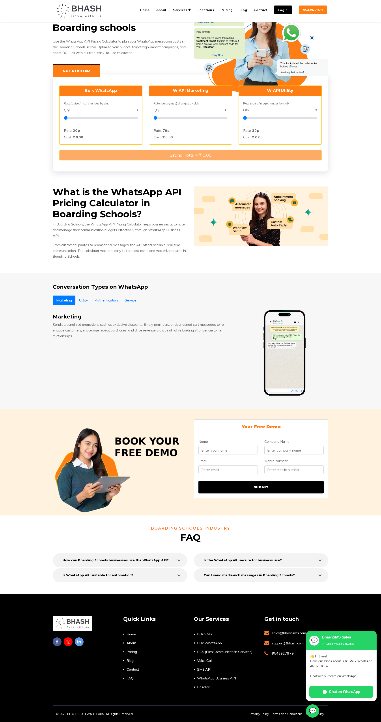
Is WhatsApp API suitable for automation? (98, 575)
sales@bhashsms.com (289, 633)
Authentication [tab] (106, 300)
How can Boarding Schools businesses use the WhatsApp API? (116, 560)
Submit (261, 487)
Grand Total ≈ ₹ (190, 155)
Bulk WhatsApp (209, 643)
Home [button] (145, 10)
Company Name (276, 441)
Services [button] (180, 10)
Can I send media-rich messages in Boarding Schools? (249, 575)
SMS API (204, 669)
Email (202, 461)
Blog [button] (243, 10)
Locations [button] (206, 10)
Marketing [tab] (64, 300)
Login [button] (283, 10)
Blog (130, 660)
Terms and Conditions (287, 714)
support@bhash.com (288, 643)
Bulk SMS (204, 634)
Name (203, 441)
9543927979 (313, 10)
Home (131, 634)
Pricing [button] (227, 10)
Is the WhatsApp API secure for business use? (243, 560)
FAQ (130, 678)
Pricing (132, 651)
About (131, 643)
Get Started (76, 71)
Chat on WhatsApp (344, 692)
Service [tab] (130, 300)
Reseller (203, 687)
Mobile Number (276, 461)
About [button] (161, 10)
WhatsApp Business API (216, 678)
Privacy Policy (259, 714)
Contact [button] (260, 10)
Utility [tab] (83, 300)
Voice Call (204, 660)
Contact (133, 669)
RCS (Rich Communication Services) (224, 651)
